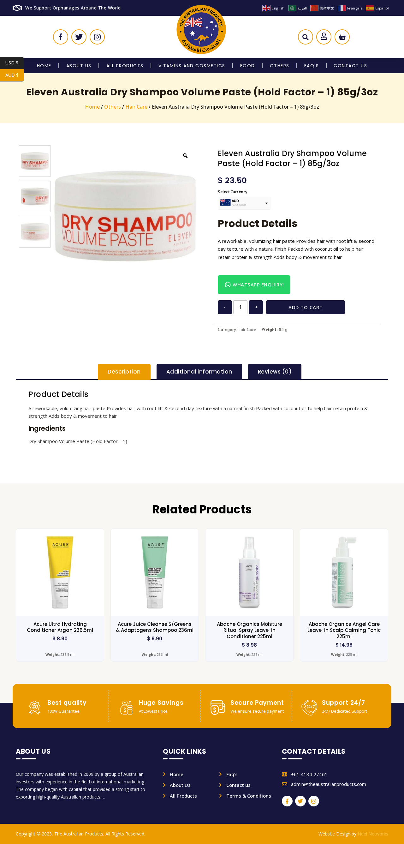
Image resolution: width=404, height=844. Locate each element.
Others (279, 66)
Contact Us (350, 66)
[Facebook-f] (287, 801)
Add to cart (305, 307)
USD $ (14, 63)
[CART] (342, 37)
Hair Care (136, 106)
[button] (305, 38)
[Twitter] (300, 801)
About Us (79, 66)
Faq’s (311, 66)
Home (44, 66)
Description (124, 371)
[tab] (124, 372)
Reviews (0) (275, 371)
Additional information (199, 371)
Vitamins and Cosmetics (191, 66)
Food (247, 66)
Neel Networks (373, 834)
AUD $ (14, 75)
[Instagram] (313, 801)
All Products (125, 66)
